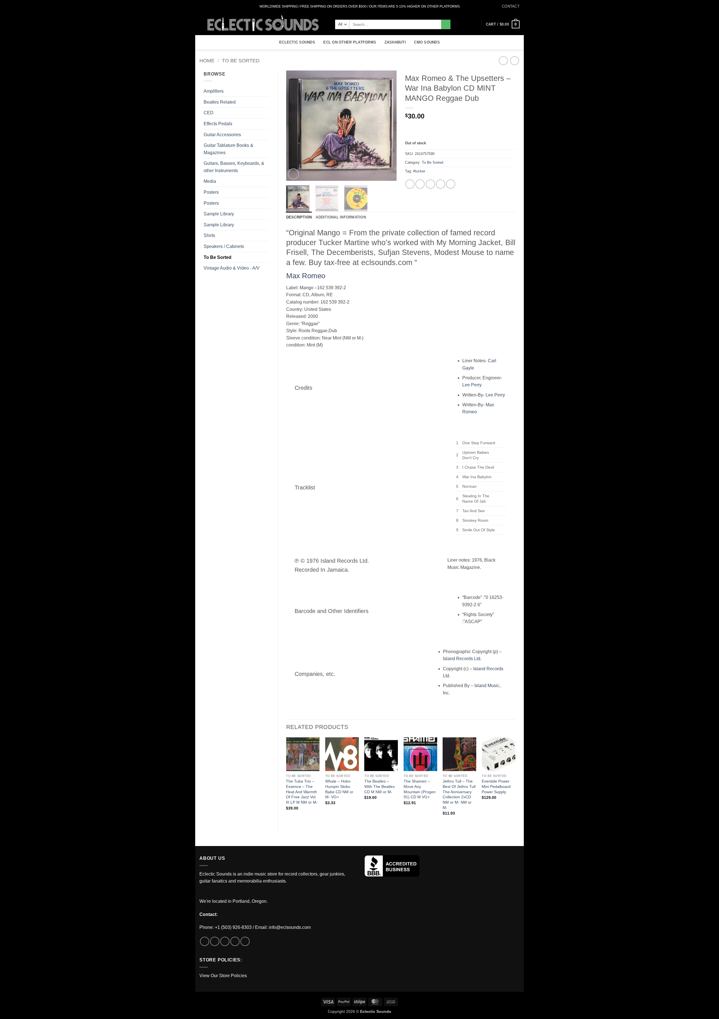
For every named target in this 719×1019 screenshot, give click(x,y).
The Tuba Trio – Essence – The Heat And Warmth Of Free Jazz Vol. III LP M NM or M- (302, 791)
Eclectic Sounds (297, 42)
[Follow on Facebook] (202, 6)
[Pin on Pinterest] (440, 184)
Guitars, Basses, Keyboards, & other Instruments (234, 167)
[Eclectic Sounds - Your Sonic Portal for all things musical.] (263, 24)
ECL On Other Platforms (349, 42)
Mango (306, 287)
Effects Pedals (218, 123)
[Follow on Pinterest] (245, 941)
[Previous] (295, 126)
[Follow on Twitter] (213, 6)
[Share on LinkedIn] (450, 184)
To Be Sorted (241, 60)
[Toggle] (265, 134)
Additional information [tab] (341, 217)
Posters (211, 192)
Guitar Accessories (222, 134)
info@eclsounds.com (290, 927)
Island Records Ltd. (462, 658)
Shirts (209, 235)
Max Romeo (305, 276)
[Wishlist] (465, 24)
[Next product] (503, 60)
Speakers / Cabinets (224, 246)
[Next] (387, 126)
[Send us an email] (218, 6)
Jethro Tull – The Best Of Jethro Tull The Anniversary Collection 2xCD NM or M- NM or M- (459, 794)
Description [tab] (299, 217)
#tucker (419, 171)
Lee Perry (472, 384)
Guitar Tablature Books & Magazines (228, 149)
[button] (474, 24)
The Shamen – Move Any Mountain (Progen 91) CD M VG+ (420, 789)
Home (207, 60)
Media (210, 181)
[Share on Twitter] (420, 184)
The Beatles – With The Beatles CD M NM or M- (379, 786)
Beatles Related (220, 102)
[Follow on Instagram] (207, 6)
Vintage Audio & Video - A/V (232, 268)
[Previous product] (514, 60)
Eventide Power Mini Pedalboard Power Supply (496, 786)
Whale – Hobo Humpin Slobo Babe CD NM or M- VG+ (339, 789)
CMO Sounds (427, 42)
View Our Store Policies (223, 975)
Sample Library (219, 213)
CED (208, 112)
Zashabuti (395, 42)
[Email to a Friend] (430, 184)
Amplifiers (214, 91)
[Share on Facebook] (410, 184)
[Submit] (445, 24)
